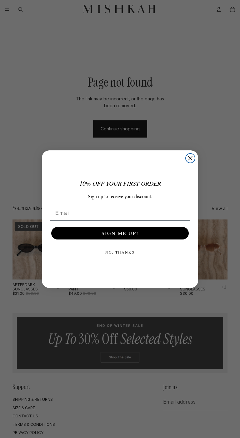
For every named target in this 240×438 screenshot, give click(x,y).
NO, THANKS (120, 251)
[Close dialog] (190, 158)
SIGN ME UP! (120, 233)
